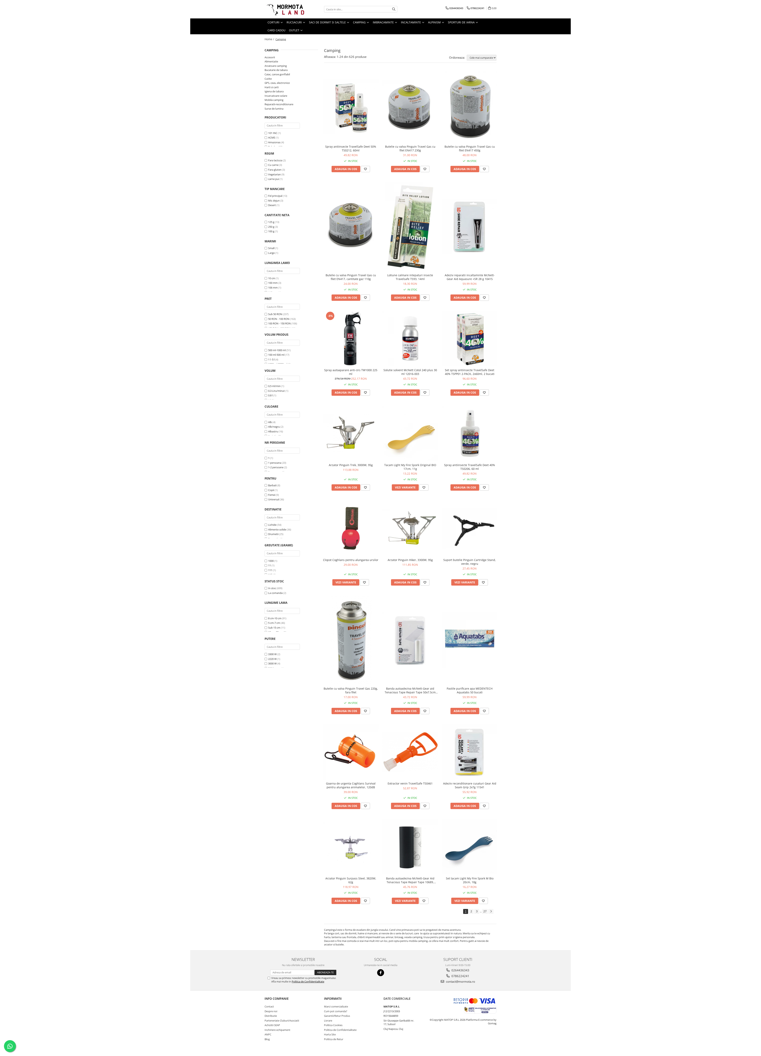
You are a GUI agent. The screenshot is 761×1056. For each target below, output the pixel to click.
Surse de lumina (274, 108)
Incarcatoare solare (276, 95)
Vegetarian (274, 174)
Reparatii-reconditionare (279, 104)
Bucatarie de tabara (276, 70)
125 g (271, 222)
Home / (270, 39)
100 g (271, 231)
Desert (272, 205)
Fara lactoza (275, 160)
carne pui (273, 179)
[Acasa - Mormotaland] (284, 9)
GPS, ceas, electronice (277, 83)
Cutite (268, 78)
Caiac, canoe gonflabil (277, 74)
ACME (271, 137)
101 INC (272, 133)
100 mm (273, 283)
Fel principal (275, 196)
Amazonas (274, 142)
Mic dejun (274, 200)
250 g (271, 226)
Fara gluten (274, 169)
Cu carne (273, 165)
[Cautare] (393, 9)
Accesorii (270, 57)
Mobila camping (274, 100)
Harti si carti (272, 87)
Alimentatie (271, 61)
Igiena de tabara (274, 91)
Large (271, 253)
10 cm (271, 278)
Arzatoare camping (276, 66)
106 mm (273, 287)
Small (271, 248)
